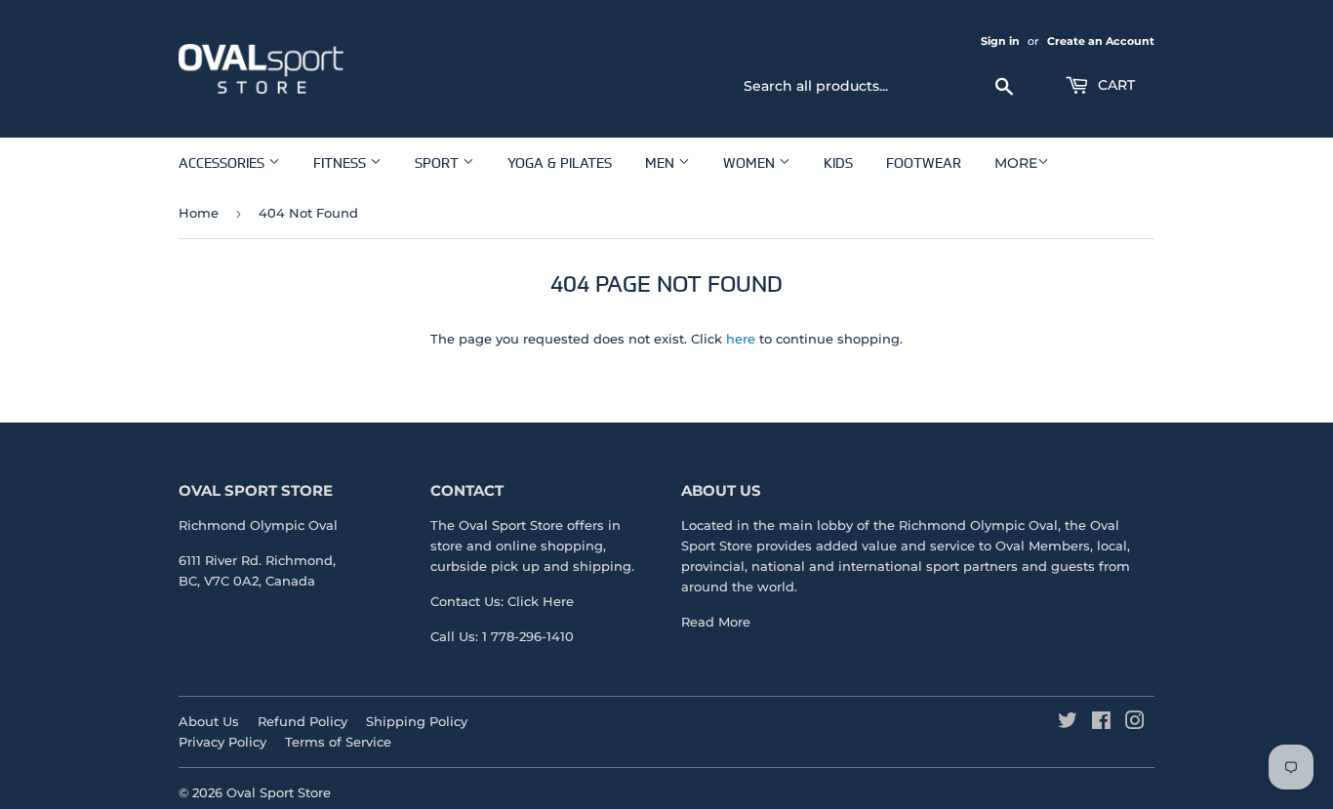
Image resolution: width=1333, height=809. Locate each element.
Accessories (223, 162)
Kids (838, 162)
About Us (209, 721)
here (740, 338)
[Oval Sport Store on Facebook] (1101, 723)
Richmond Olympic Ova (976, 525)
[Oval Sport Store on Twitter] (1067, 723)
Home (199, 213)
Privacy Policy (222, 741)
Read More (715, 621)
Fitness (341, 162)
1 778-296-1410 (528, 636)
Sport (439, 162)
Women (751, 162)
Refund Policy (302, 721)
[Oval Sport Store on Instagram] (1135, 723)
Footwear (923, 162)
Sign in (1000, 41)
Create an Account (1100, 41)
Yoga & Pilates (559, 162)
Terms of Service (338, 741)
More (1015, 163)
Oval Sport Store (278, 792)
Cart (1114, 85)
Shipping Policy (416, 721)
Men (661, 162)
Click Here (540, 601)
